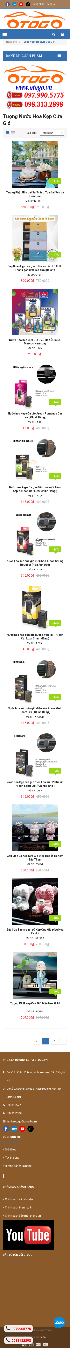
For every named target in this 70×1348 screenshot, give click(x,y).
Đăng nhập (38, 4)
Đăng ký (51, 4)
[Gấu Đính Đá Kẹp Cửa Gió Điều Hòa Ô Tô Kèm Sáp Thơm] (35, 827)
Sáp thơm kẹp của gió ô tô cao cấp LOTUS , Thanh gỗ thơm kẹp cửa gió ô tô (35, 268)
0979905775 (14, 1105)
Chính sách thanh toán (18, 1207)
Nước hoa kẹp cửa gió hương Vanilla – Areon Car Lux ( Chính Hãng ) (35, 636)
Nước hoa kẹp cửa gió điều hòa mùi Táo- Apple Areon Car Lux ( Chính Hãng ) (35, 489)
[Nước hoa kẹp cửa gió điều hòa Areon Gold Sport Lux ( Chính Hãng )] (35, 680)
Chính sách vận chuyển (18, 1199)
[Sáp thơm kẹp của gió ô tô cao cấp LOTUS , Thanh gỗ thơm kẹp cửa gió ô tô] (35, 238)
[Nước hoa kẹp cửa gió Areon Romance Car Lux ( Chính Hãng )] (35, 385)
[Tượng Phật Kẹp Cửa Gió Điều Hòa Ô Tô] (35, 975)
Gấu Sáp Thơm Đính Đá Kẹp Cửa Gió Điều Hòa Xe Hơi (35, 931)
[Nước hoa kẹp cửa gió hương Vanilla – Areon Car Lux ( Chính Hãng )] (35, 606)
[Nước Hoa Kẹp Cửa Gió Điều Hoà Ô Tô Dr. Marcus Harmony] (35, 312)
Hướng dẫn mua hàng (18, 1165)
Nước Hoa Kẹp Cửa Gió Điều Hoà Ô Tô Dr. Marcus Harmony (35, 341)
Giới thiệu (10, 1149)
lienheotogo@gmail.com (22, 1121)
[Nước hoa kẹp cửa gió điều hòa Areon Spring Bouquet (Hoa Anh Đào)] (35, 533)
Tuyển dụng (11, 1157)
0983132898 (14, 1113)
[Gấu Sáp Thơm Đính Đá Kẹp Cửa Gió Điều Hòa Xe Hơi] (35, 901)
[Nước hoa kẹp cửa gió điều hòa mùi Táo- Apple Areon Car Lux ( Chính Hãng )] (35, 459)
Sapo (43, 1337)
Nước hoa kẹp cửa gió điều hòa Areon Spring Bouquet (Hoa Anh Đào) (35, 562)
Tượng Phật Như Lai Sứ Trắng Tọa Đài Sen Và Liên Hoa (35, 194)
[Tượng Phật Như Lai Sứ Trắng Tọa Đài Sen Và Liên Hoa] (35, 164)
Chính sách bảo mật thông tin (22, 1215)
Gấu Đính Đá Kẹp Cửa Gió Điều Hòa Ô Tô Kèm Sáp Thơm (35, 857)
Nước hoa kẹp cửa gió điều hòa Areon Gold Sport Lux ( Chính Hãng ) (35, 710)
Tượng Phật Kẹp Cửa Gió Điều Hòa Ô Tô (35, 1003)
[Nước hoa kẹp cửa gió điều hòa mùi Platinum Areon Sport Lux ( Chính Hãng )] (35, 754)
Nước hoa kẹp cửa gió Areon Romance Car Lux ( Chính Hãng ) (35, 415)
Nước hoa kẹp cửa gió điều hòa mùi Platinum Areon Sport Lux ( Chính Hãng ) (35, 784)
